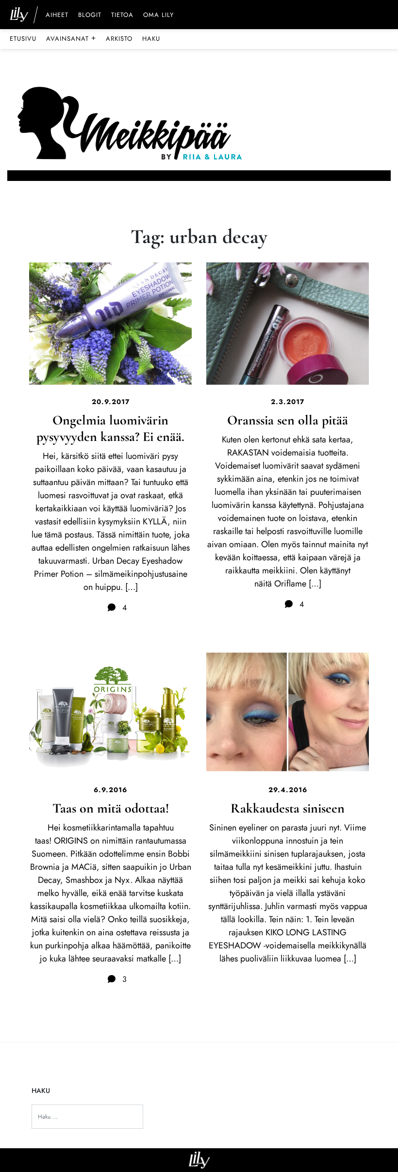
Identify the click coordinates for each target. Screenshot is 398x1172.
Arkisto (119, 38)
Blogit (89, 15)
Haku (151, 38)
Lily (199, 1160)
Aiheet (57, 15)
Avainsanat (71, 38)
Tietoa (122, 15)
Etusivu (23, 38)
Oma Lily (158, 15)
